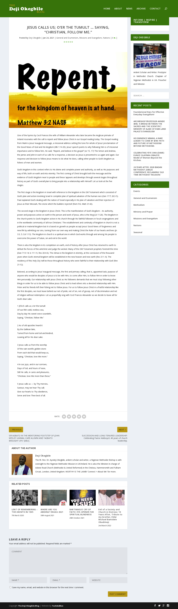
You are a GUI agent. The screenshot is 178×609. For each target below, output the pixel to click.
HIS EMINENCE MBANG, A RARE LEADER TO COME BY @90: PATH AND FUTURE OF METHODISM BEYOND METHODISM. (149, 142)
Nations (106, 37)
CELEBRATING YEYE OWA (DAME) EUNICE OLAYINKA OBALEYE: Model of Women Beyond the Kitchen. (149, 156)
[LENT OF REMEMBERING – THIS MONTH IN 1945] (25, 497)
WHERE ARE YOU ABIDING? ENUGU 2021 (52, 510)
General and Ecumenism (67, 37)
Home (107, 9)
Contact (155, 9)
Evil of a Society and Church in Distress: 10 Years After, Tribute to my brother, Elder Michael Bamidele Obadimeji (110, 515)
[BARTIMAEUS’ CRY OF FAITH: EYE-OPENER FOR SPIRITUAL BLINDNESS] (83, 497)
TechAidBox (57, 606)
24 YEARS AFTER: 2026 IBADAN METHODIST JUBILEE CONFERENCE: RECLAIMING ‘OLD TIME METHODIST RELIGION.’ (149, 171)
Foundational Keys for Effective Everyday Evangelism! (149, 113)
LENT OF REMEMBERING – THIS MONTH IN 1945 (25, 510)
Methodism (139, 205)
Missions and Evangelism (90, 37)
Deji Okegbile (35, 37)
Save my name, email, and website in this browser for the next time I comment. (48, 587)
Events (137, 191)
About (118, 9)
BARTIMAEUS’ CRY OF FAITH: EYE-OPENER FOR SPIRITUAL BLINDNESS (82, 512)
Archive (141, 9)
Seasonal (138, 232)
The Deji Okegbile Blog (28, 606)
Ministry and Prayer (143, 211)
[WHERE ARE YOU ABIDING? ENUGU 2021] (54, 497)
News (129, 9)
